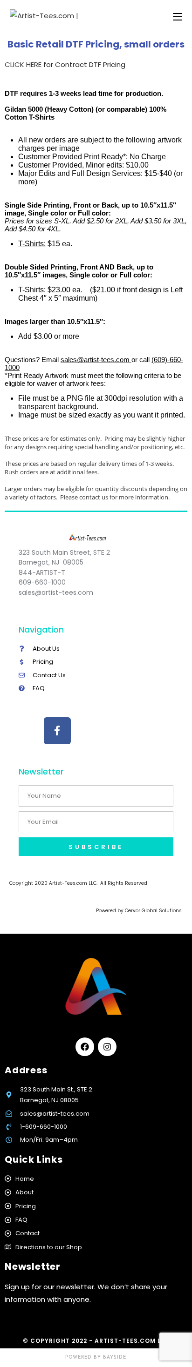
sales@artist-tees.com (96, 360)
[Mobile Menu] (177, 17)
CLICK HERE (23, 64)
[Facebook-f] (57, 731)
